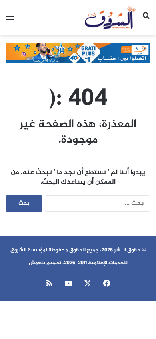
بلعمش (37, 263)
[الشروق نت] (110, 18)
